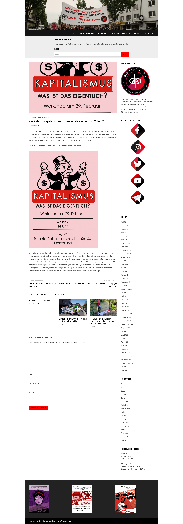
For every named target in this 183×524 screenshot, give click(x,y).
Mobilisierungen (126, 408)
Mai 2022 (124, 268)
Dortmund (32, 117)
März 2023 (124, 240)
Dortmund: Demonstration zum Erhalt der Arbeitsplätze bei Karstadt (73, 320)
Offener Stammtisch (87, 33)
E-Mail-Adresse (34, 383)
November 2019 (126, 360)
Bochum (124, 391)
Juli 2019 (124, 367)
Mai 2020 (124, 338)
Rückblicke (126, 33)
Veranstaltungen (43, 117)
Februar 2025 (125, 229)
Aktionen (124, 384)
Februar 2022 (125, 275)
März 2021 (124, 303)
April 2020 (124, 342)
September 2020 (127, 324)
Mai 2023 (124, 232)
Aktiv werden (114, 33)
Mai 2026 (124, 222)
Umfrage (77, 253)
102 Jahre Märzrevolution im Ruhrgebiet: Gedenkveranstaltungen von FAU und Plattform (103, 321)
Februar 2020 (125, 349)
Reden (123, 419)
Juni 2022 (124, 264)
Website (31, 392)
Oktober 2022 (126, 254)
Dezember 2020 (126, 314)
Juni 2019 (124, 370)
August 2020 (125, 328)
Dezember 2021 (126, 278)
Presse (123, 416)
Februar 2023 (125, 243)
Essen (123, 398)
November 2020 (126, 317)
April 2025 (124, 225)
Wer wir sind (102, 33)
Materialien (125, 405)
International (125, 401)
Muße (123, 412)
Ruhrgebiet (125, 426)
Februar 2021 (125, 307)
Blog (75, 33)
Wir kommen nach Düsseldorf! (40, 300)
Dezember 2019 (126, 356)
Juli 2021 (124, 292)
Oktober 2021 (126, 285)
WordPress (61, 521)
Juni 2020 (124, 335)
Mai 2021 (124, 296)
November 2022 (126, 250)
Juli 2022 (124, 261)
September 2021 (127, 289)
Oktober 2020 (126, 321)
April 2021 (124, 300)
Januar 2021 (125, 310)
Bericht (123, 387)
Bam (69, 521)
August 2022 (125, 257)
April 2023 (124, 236)
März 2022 (124, 271)
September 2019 (127, 363)
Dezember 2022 (126, 247)
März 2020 (124, 345)
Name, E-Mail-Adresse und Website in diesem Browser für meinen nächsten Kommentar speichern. (66, 402)
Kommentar (33, 347)
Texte (123, 430)
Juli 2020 (124, 331)
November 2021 (126, 282)
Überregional (125, 433)
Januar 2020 (125, 352)
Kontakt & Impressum (141, 33)
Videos (123, 440)
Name (31, 374)
